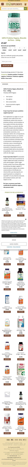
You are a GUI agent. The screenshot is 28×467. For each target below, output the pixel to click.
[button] (26, 219)
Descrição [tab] (5, 84)
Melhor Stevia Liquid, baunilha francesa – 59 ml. (7, 210)
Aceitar (14, 236)
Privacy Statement (16, 246)
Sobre (21, 443)
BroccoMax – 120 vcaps (21, 331)
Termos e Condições (7, 443)
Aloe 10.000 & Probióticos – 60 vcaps (21, 428)
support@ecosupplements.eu (14, 457)
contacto (16, 443)
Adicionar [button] (7, 215)
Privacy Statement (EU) (19, 445)
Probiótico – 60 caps (7, 308)
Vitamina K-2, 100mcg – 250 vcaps (21, 259)
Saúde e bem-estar (6, 78)
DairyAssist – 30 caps (21, 209)
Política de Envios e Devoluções (13, 442)
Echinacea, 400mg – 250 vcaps (7, 283)
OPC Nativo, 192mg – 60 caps (7, 428)
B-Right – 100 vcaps (20, 354)
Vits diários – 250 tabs (21, 308)
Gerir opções (14, 244)
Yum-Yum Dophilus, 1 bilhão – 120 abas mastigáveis (21, 379)
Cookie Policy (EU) (8, 445)
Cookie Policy (9, 246)
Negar (14, 240)
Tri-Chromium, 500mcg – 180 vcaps (7, 378)
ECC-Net (14, 460)
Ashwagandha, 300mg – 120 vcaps (7, 403)
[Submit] (25, 8)
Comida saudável (12, 74)
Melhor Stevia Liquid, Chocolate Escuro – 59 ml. (21, 404)
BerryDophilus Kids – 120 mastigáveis (7, 331)
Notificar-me (7, 65)
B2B (25, 443)
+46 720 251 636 (13, 455)
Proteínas (9, 76)
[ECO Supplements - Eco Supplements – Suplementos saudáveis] (14, 4)
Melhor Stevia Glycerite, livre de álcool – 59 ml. (21, 284)
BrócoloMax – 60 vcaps (7, 259)
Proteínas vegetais (18, 76)
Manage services (13, 232)
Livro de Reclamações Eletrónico (8, 459)
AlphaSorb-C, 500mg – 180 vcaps (7, 355)
